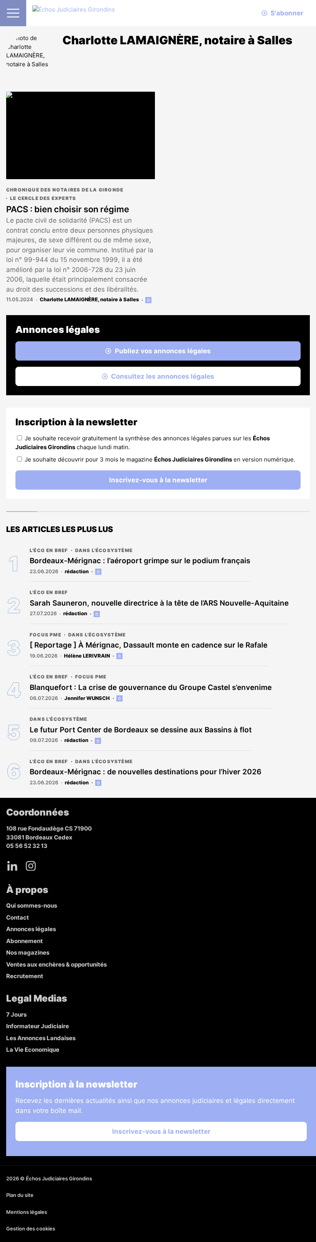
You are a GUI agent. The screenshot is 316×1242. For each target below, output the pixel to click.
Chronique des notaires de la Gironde (64, 190)
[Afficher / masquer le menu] (13, 13)
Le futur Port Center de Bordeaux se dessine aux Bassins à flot (141, 729)
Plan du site (20, 1195)
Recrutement (24, 976)
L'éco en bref (49, 550)
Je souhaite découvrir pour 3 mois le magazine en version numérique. (160, 459)
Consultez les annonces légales (162, 376)
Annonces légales (31, 929)
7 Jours (16, 1014)
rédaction (77, 571)
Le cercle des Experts (43, 198)
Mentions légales (26, 1212)
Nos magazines (27, 952)
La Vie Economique (32, 1049)
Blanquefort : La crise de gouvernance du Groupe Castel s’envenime (151, 687)
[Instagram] (31, 866)
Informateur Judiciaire (37, 1026)
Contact (17, 917)
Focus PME (45, 635)
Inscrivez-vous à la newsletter (158, 480)
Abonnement (24, 941)
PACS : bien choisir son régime (67, 209)
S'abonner (287, 13)
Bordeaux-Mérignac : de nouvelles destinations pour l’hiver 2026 (145, 771)
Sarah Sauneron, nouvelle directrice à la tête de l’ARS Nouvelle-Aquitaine (159, 603)
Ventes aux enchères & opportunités (56, 964)
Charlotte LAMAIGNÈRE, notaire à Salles (89, 299)
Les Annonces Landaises (41, 1038)
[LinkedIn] (12, 866)
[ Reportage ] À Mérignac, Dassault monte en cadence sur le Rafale (148, 645)
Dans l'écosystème (104, 550)
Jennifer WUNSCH (87, 698)
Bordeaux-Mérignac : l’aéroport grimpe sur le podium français (140, 560)
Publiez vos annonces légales (163, 351)
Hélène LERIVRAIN (87, 656)
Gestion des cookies (30, 1228)
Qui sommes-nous (31, 905)
